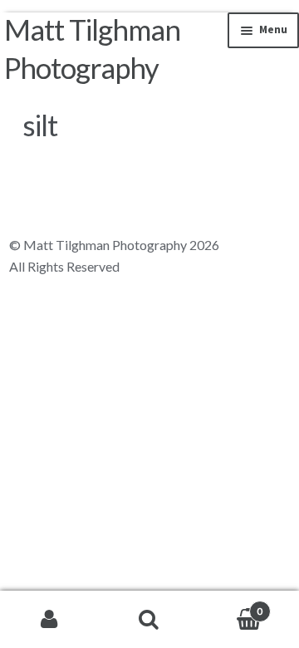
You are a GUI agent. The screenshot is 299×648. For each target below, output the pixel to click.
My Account (50, 620)
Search (149, 620)
